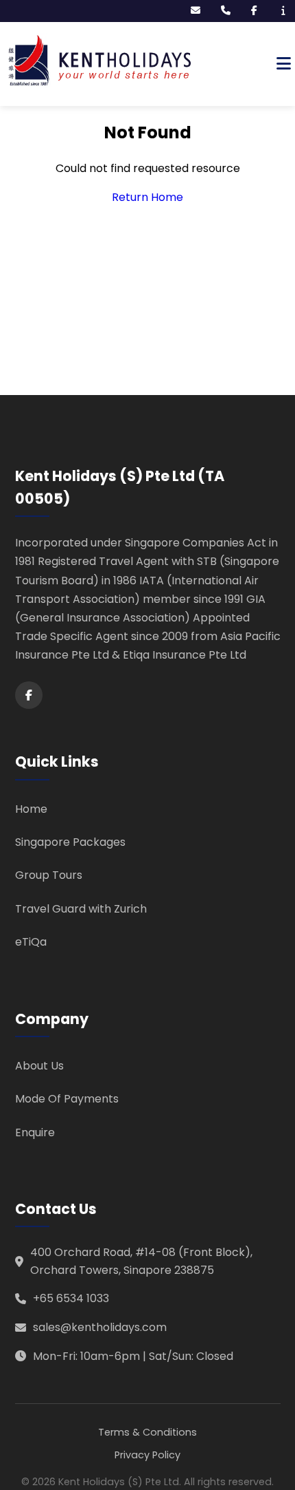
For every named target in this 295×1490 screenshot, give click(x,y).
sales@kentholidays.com (100, 1327)
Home (31, 809)
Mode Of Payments (67, 1099)
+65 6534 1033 (71, 1298)
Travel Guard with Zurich (81, 909)
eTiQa (31, 942)
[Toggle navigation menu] (283, 64)
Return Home (147, 197)
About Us (39, 1066)
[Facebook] (29, 695)
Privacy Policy (147, 1455)
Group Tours (48, 875)
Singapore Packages (70, 842)
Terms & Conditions (147, 1432)
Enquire (35, 1132)
